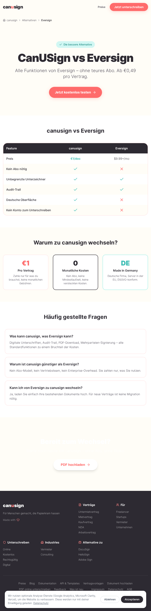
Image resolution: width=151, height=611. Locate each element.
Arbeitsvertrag (87, 532)
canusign (12, 20)
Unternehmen (124, 527)
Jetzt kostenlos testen (73, 92)
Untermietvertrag (88, 511)
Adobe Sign (85, 559)
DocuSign (84, 549)
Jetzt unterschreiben (129, 7)
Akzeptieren (132, 599)
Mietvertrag (85, 516)
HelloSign (83, 554)
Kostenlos (8, 554)
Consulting (47, 554)
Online (6, 549)
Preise (101, 6)
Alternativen (29, 20)
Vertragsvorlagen (93, 583)
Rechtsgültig (10, 559)
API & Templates (70, 583)
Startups (121, 516)
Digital (6, 564)
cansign (13, 7)
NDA (81, 527)
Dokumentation (47, 583)
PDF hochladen (73, 465)
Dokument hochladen (120, 583)
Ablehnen (110, 599)
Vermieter (122, 522)
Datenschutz (40, 603)
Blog (32, 583)
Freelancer (122, 511)
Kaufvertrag (85, 522)
